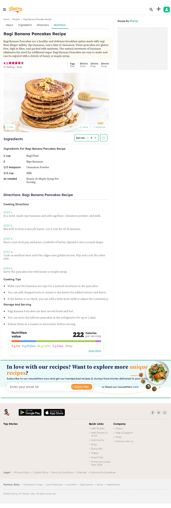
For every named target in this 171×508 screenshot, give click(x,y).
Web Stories (98, 428)
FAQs (119, 437)
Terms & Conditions (62, 472)
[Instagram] (164, 412)
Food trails (97, 457)
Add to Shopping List (103, 137)
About (119, 428)
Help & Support (124, 432)
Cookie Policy (40, 472)
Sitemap (82, 472)
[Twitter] (158, 412)
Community (97, 440)
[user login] (166, 9)
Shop (94, 444)
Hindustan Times (33, 484)
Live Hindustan (54, 484)
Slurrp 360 (97, 448)
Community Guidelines (103, 472)
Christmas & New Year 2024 (101, 463)
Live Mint (71, 484)
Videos (95, 453)
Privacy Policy (22, 472)
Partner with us (125, 441)
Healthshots (113, 484)
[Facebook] (152, 412)
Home (6, 19)
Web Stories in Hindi (99, 434)
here (135, 387)
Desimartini (86, 484)
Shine (100, 484)
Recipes (16, 19)
